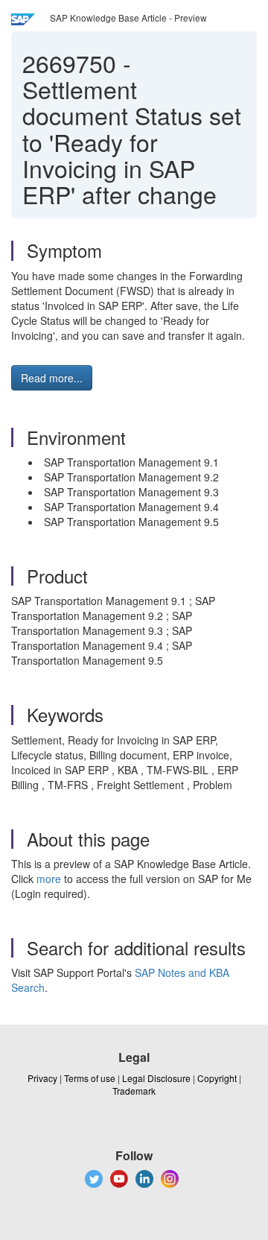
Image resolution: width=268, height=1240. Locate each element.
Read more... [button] (52, 377)
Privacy (42, 1078)
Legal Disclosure (156, 1078)
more (48, 878)
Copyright (217, 1078)
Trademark (134, 1090)
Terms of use (89, 1078)
